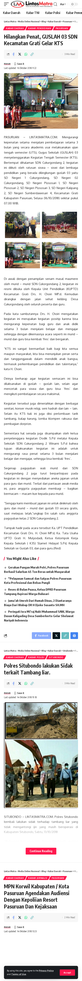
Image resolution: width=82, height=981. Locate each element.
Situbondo (56, 657)
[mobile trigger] (7, 4)
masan (7, 63)
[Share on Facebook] (13, 54)
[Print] (74, 635)
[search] (55, 4)
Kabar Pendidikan (39, 28)
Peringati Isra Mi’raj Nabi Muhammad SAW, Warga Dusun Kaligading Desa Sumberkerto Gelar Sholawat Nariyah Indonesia (39, 616)
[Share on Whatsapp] (26, 54)
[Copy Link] (32, 54)
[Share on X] (19, 54)
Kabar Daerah (15, 28)
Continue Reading (41, 851)
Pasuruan (62, 28)
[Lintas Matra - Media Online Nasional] (32, 4)
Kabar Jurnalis (37, 878)
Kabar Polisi (36, 657)
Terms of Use (18, 974)
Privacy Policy (46, 970)
